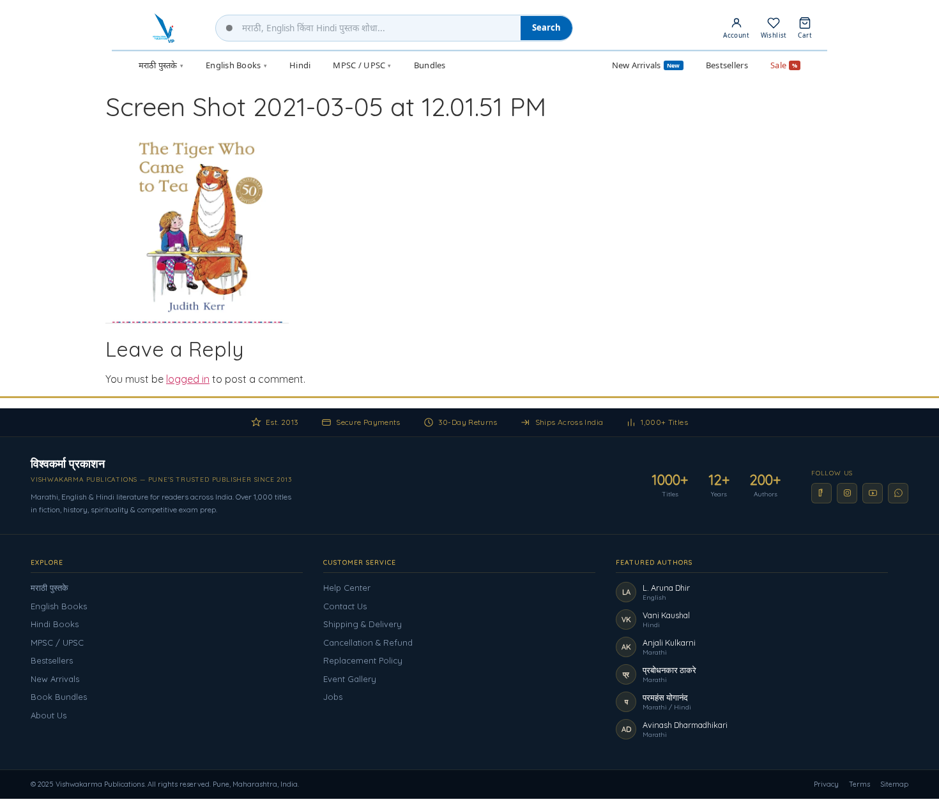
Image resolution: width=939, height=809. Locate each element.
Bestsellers (52, 660)
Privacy (826, 784)
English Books (59, 606)
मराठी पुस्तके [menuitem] (161, 65)
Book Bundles (59, 697)
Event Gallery (349, 679)
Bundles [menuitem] (430, 65)
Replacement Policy (362, 660)
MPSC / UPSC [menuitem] (362, 65)
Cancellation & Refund (368, 642)
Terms (859, 784)
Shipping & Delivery (362, 624)
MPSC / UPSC (57, 642)
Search (546, 27)
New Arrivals (55, 679)
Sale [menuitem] (783, 65)
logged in (188, 379)
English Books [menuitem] (236, 65)
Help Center (346, 588)
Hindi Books (55, 624)
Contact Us (345, 606)
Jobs (332, 697)
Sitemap (894, 784)
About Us (48, 715)
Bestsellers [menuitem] (727, 65)
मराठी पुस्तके (49, 588)
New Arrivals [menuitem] (646, 65)
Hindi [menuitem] (299, 65)
